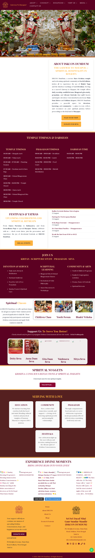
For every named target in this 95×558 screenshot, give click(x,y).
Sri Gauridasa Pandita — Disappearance (67, 228)
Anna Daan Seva (31, 360)
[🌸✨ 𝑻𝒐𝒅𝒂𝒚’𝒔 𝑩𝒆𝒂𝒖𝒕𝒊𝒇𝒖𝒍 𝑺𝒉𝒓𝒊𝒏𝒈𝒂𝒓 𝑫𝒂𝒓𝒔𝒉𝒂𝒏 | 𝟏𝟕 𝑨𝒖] (47, 483)
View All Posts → (47, 385)
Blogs (47, 518)
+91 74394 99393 (76, 537)
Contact (47, 526)
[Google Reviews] (84, 544)
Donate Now (19, 534)
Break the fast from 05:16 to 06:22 (64, 234)
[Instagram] (70, 544)
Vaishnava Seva (63, 360)
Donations (58, 3)
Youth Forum (64, 317)
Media (82, 3)
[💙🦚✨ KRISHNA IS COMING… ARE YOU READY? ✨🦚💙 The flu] (85, 483)
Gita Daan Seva (47, 360)
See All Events (23, 243)
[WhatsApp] (76, 544)
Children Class (43, 317)
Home (47, 507)
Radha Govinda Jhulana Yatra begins (65, 211)
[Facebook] (68, 544)
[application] (36, 3)
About (33, 3)
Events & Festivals (47, 521)
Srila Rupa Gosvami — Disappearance (66, 223)
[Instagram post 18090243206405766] (28, 483)
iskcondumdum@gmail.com (76, 540)
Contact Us (35, 6)
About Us (47, 514)
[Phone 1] (81, 544)
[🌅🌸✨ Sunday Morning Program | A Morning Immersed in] (9, 483)
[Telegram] (79, 544)
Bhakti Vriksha (84, 317)
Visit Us (71, 3)
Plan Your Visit (71, 118)
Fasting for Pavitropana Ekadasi (64, 217)
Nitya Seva (79, 359)
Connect (44, 3)
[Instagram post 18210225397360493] (66, 483)
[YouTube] (73, 544)
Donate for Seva (71, 124)
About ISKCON (47, 510)
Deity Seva (15, 358)
